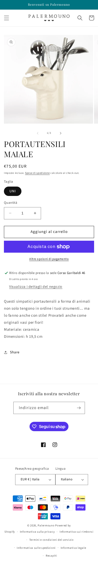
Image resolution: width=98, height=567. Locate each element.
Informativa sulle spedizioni (36, 548)
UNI (12, 191)
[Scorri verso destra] (60, 133)
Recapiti (51, 556)
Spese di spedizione (37, 173)
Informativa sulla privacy (37, 532)
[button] (6, 18)
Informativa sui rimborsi (77, 532)
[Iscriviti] (79, 408)
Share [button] (15, 352)
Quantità (10, 202)
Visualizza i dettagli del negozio (35, 286)
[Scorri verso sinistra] (37, 133)
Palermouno (46, 525)
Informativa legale (73, 548)
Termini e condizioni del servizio (51, 540)
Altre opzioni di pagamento (49, 259)
